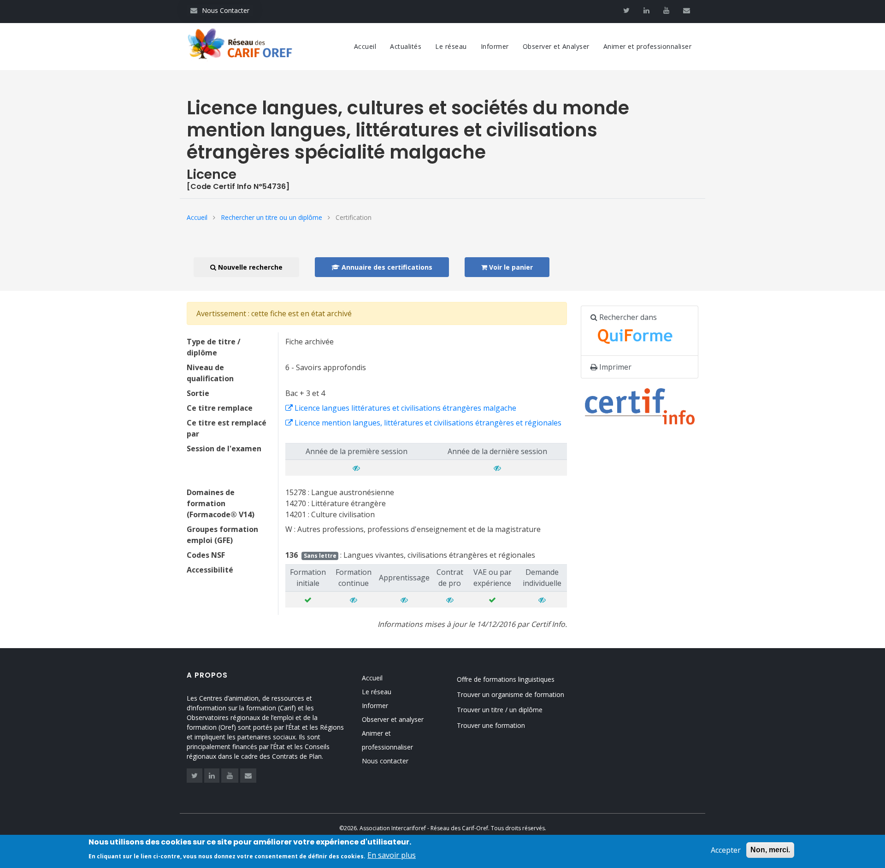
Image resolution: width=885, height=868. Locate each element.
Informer (495, 46)
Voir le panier (510, 267)
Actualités (405, 46)
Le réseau (451, 46)
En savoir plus (391, 855)
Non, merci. (770, 850)
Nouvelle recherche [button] (249, 267)
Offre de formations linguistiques (506, 679)
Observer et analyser (393, 719)
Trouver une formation (491, 725)
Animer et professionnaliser (647, 46)
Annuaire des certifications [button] (386, 267)
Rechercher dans (627, 317)
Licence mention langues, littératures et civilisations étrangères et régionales (427, 423)
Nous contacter (385, 760)
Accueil (365, 46)
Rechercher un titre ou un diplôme (271, 217)
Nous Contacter (219, 10)
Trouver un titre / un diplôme (500, 709)
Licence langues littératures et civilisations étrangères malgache (404, 408)
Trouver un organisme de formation (510, 694)
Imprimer (614, 367)
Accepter (726, 850)
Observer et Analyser (556, 46)
